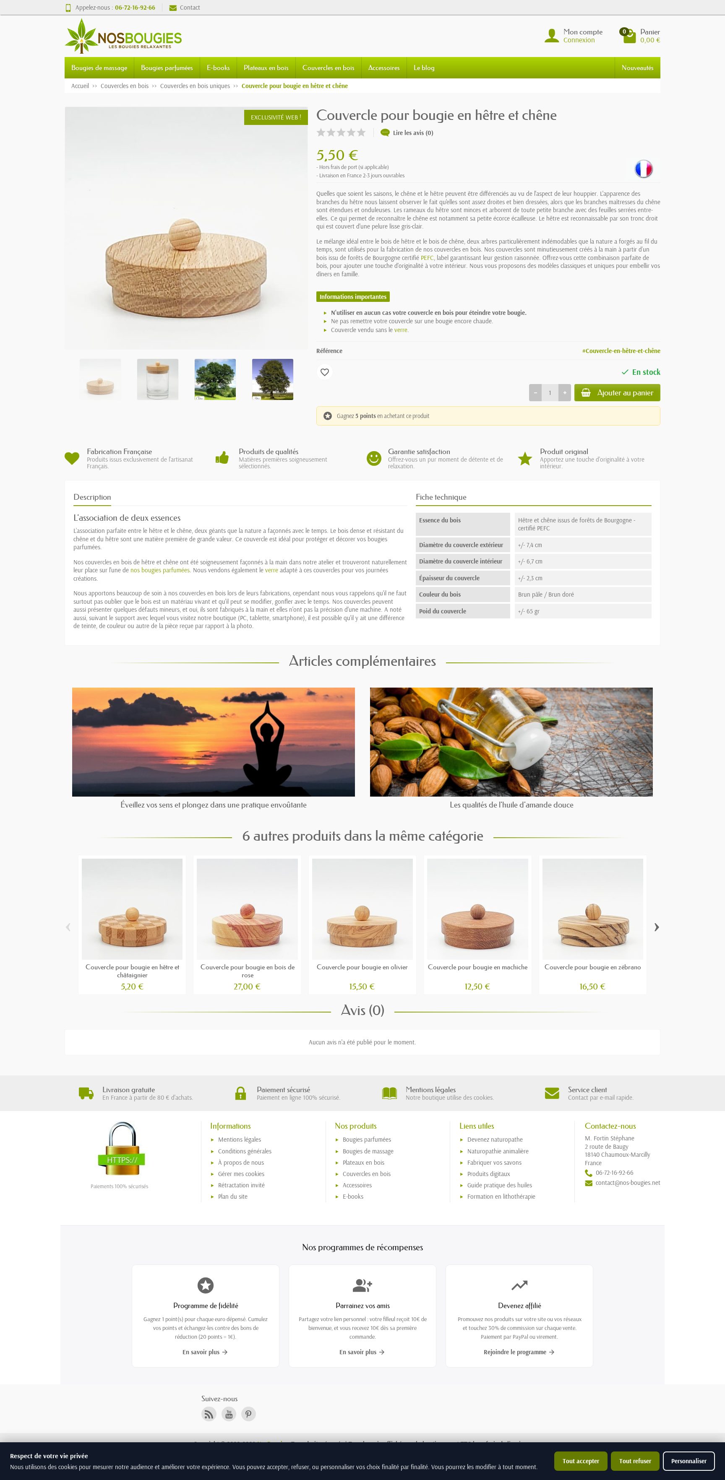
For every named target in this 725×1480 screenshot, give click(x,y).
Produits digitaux (488, 1174)
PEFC (427, 258)
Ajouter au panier (625, 392)
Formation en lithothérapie (501, 1196)
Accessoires (384, 67)
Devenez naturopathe (495, 1139)
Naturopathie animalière (498, 1151)
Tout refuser (635, 1461)
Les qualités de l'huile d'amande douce (512, 805)
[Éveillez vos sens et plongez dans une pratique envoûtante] (213, 741)
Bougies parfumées (167, 67)
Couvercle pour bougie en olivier (362, 967)
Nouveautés (638, 67)
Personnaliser (689, 1461)
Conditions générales (244, 1151)
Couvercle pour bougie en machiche (477, 967)
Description (92, 497)
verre (400, 330)
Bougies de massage (99, 67)
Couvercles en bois (329, 67)
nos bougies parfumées (160, 570)
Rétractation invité (241, 1185)
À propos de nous (241, 1162)
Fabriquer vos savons (494, 1162)
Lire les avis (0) (413, 133)
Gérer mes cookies (241, 1174)
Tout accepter (581, 1461)
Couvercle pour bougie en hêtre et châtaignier (132, 971)
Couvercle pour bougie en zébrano (593, 967)
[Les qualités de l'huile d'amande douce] (511, 741)
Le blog (424, 67)
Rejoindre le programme (519, 1352)
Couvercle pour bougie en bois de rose (248, 971)
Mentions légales (239, 1139)
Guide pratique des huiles (499, 1185)
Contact (190, 7)
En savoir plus (206, 1352)
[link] (208, 1414)
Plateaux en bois (266, 67)
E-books (218, 67)
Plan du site (233, 1196)
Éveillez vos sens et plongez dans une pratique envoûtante (213, 805)
